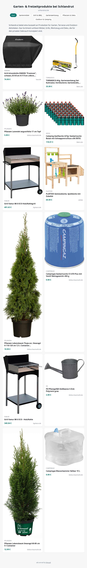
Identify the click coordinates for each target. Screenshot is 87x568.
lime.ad (48, 562)
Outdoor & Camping (43, 19)
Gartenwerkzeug (52, 15)
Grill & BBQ (37, 15)
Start (13, 15)
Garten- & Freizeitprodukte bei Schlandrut (43, 6)
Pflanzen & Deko (69, 15)
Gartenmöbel (24, 15)
